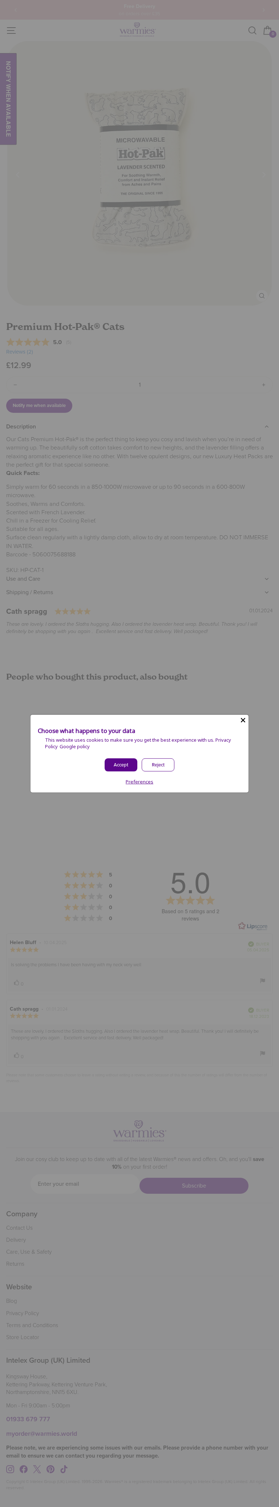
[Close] (243, 720)
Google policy (75, 746)
